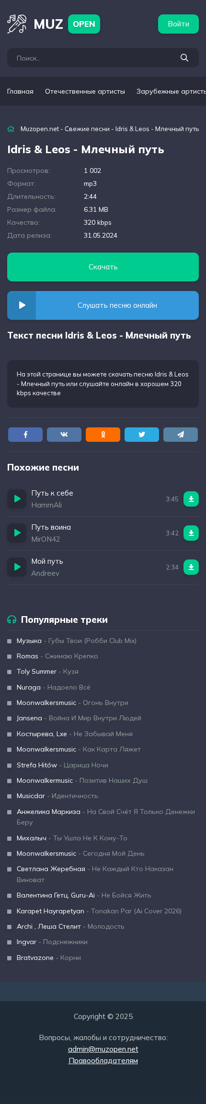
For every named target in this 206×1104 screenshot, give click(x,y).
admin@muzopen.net (103, 1049)
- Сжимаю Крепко (57, 656)
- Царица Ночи (62, 765)
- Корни (49, 957)
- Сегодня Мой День (81, 853)
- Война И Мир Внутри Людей (79, 718)
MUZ (64, 23)
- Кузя (48, 671)
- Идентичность (57, 795)
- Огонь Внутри (72, 702)
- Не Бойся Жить (84, 895)
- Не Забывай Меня (75, 733)
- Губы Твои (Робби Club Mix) (77, 640)
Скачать (103, 266)
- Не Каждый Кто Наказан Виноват (95, 874)
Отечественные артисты (85, 91)
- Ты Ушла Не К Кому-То (72, 838)
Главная (20, 91)
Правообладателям (103, 1060)
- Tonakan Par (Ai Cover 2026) (99, 911)
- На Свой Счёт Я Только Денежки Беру (106, 816)
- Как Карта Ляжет (79, 749)
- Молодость (71, 926)
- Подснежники (52, 941)
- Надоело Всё (54, 687)
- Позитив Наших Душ (82, 780)
